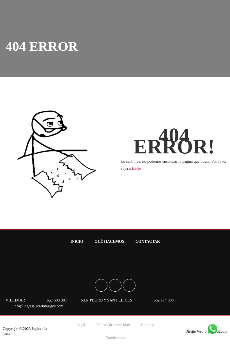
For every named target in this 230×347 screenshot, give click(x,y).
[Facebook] (101, 285)
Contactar (147, 241)
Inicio (136, 168)
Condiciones (115, 337)
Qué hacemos (109, 241)
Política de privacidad (113, 325)
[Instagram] (115, 285)
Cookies (147, 325)
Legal (81, 325)
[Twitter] (129, 285)
